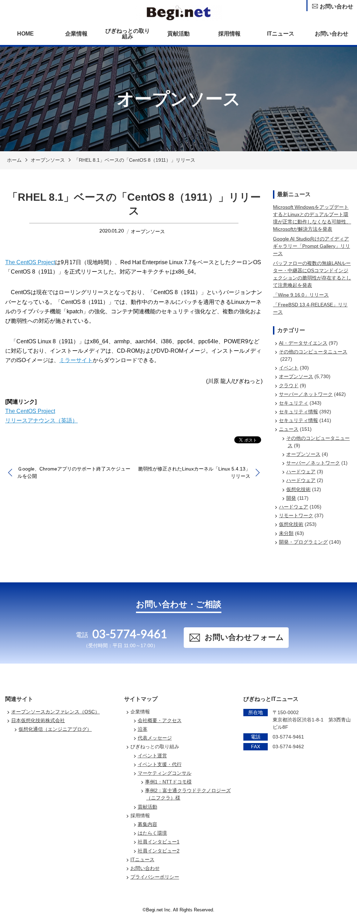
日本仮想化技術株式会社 (38, 720)
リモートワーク (296, 515)
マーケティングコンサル (164, 773)
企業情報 (76, 34)
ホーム (14, 160)
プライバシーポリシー (154, 877)
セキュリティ (293, 403)
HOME (25, 34)
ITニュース (280, 34)
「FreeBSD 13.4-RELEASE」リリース (310, 308)
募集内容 (147, 824)
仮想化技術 (298, 489)
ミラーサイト (76, 360)
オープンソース (48, 160)
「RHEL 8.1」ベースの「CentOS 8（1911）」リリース (134, 160)
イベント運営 (152, 755)
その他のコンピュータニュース (313, 351)
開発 (291, 498)
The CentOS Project (30, 262)
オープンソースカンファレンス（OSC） (55, 711)
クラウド (288, 385)
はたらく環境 (152, 833)
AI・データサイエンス (303, 343)
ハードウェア (301, 471)
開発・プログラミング (303, 542)
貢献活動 (178, 34)
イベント (288, 367)
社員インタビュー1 (159, 841)
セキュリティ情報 (298, 411)
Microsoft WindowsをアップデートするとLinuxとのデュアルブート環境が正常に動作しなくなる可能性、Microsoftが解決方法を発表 (312, 218)
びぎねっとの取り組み (127, 33)
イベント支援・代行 (160, 764)
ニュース (288, 429)
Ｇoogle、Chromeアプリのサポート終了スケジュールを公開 (73, 472)
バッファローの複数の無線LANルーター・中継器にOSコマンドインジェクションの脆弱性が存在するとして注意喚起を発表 (312, 274)
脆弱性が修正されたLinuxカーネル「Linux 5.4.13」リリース (194, 472)
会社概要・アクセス (160, 720)
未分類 (286, 533)
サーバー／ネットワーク (306, 394)
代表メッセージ (155, 738)
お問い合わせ (331, 34)
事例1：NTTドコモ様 (168, 782)
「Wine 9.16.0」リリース (301, 295)
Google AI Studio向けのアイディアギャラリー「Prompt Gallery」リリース (311, 246)
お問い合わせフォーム (244, 637)
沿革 (142, 729)
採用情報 (229, 34)
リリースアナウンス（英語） (41, 420)
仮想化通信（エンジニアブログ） (55, 729)
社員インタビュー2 (159, 851)
